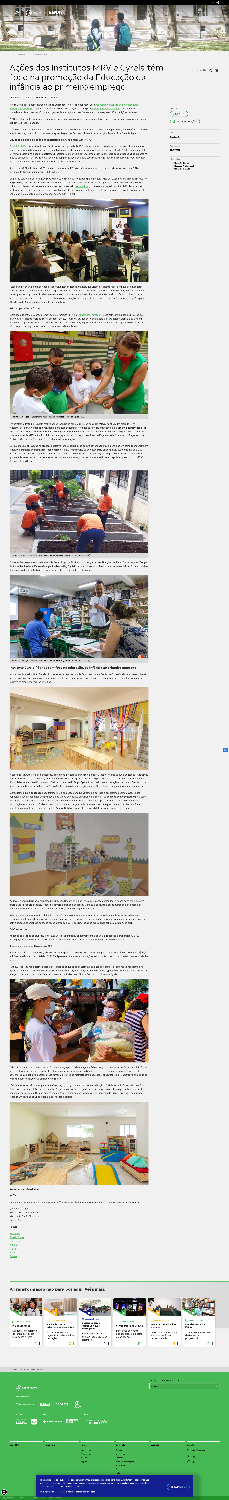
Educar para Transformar (90, 314)
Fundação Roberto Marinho (105, 108)
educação (53, 97)
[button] (35, 1343)
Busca (212, 13)
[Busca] (217, 13)
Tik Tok (13, 1248)
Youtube (14, 1245)
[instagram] (194, 1456)
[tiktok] (194, 1461)
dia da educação (16, 97)
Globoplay (15, 1233)
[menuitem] (215, 2)
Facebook (15, 1241)
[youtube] (189, 1456)
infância (28, 97)
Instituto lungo (82, 186)
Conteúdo (178, 13)
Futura (166, 13)
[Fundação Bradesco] (56, 12)
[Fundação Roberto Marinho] (17, 12)
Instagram (15, 1252)
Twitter (13, 1256)
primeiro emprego (41, 97)
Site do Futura (17, 1237)
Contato (202, 13)
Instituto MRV (19, 146)
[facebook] (189, 1461)
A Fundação (154, 13)
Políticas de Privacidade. (85, 1492)
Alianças (190, 13)
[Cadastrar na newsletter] (216, 1386)
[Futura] (33, 13)
